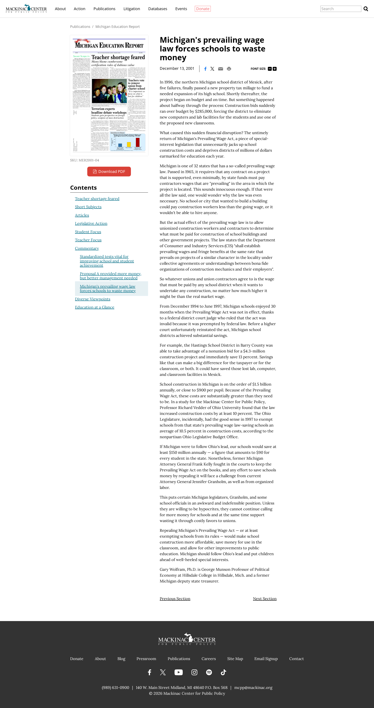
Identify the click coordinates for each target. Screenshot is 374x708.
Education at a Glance (94, 307)
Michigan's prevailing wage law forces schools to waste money (108, 288)
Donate (202, 8)
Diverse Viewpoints (92, 298)
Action (79, 8)
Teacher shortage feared (97, 198)
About (60, 8)
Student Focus (88, 231)
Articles (82, 215)
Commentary (87, 248)
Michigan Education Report (117, 26)
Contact (296, 658)
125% (275, 69)
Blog (121, 658)
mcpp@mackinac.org (253, 687)
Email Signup (266, 658)
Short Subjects (88, 206)
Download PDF (111, 171)
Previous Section (175, 598)
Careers (209, 658)
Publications (105, 8)
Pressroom (146, 658)
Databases (157, 8)
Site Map (235, 658)
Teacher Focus (88, 239)
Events (181, 8)
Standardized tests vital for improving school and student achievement (107, 261)
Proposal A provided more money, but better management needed (110, 276)
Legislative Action (91, 223)
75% (270, 69)
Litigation (131, 8)
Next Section (265, 598)
